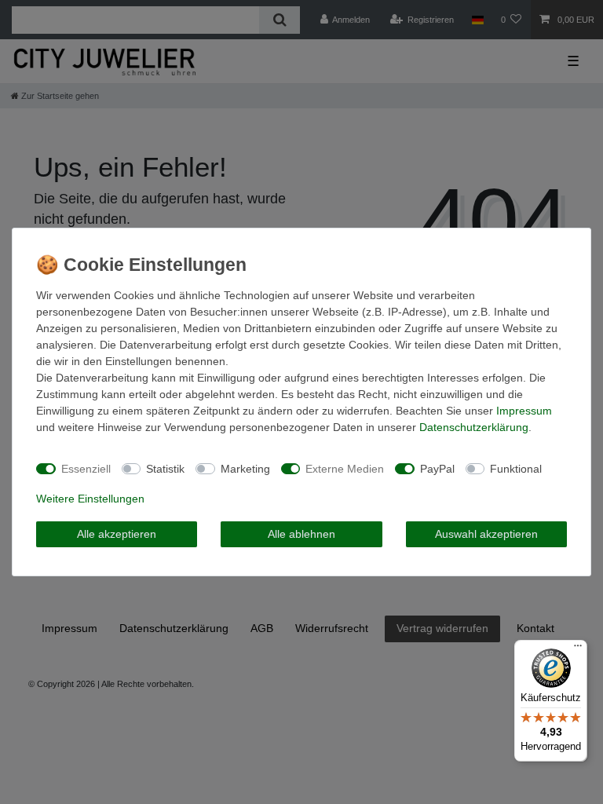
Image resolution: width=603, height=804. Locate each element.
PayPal (437, 468)
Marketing (245, 468)
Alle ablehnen (301, 534)
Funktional (516, 468)
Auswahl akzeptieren (486, 534)
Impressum (524, 410)
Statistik (165, 468)
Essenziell (86, 468)
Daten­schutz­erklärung (473, 427)
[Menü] (577, 649)
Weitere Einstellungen (90, 498)
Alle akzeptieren (116, 534)
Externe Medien (344, 468)
